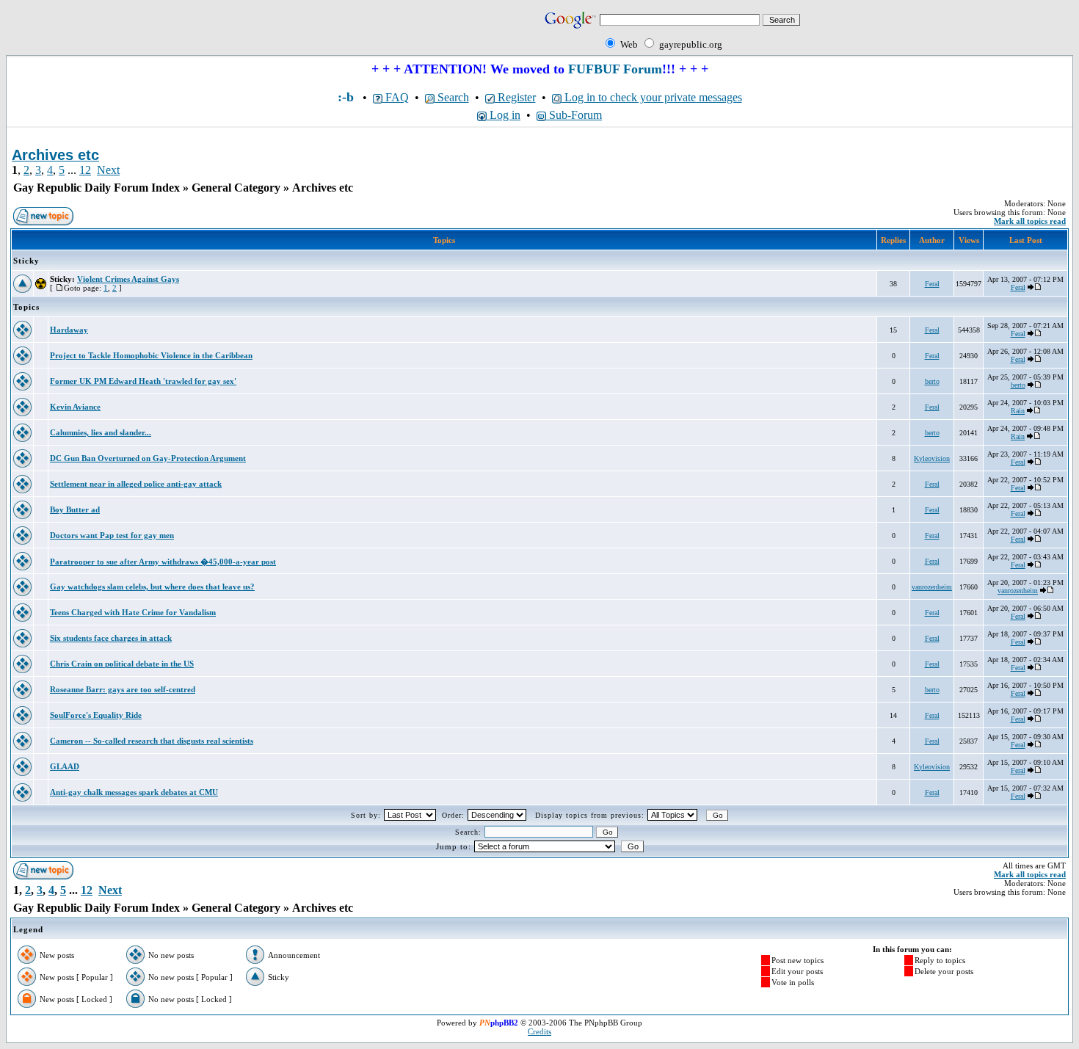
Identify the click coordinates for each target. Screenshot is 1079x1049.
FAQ (395, 97)
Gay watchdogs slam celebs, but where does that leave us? (152, 586)
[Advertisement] (177, 31)
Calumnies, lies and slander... (100, 432)
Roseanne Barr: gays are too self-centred (122, 689)
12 (85, 170)
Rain (1018, 411)
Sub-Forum (574, 115)
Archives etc (322, 187)
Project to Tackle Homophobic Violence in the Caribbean (151, 355)
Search (452, 97)
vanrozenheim (932, 587)
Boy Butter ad (75, 509)
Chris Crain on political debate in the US (122, 663)
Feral (932, 284)
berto (932, 381)
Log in (503, 115)
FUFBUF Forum (615, 69)
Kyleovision (932, 458)
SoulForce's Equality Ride (96, 715)
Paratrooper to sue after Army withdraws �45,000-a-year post (163, 561)
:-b (346, 97)
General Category (236, 187)
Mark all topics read (1030, 221)
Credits (539, 1031)
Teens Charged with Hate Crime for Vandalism (133, 612)
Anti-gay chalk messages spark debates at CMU (134, 792)
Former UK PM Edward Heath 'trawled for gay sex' (143, 381)
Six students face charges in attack (111, 638)
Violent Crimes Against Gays (128, 279)
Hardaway (69, 329)
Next (108, 170)
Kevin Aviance (75, 406)
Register (515, 97)
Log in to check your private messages (652, 97)
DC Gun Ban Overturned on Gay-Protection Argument (148, 458)
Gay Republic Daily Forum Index (96, 187)
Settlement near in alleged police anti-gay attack (136, 483)
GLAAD (64, 766)
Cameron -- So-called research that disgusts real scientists (151, 740)
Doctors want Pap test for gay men (112, 535)
